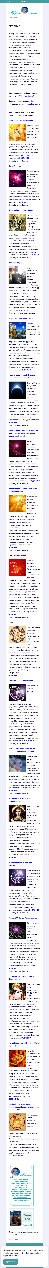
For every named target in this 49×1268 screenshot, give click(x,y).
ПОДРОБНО (24, 158)
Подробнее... (14, 1239)
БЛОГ (17, 1)
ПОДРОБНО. (33, 741)
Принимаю (10, 1262)
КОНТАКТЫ (24, 1)
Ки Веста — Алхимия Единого (21, 680)
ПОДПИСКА (10, 1)
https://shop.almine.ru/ (24, 96)
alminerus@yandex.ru (31, 104)
